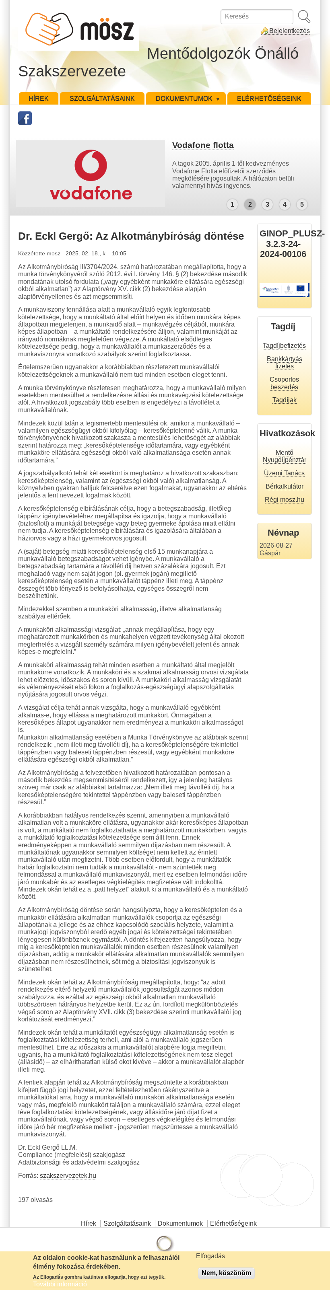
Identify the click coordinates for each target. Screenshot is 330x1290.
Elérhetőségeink (233, 1223)
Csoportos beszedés (284, 383)
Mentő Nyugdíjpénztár (284, 456)
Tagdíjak (284, 399)
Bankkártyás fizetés (284, 362)
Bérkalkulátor (284, 486)
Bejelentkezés (289, 30)
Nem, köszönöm (226, 1272)
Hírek (88, 1223)
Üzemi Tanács (284, 473)
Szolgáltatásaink (127, 1223)
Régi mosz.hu (284, 499)
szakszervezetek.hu (68, 1175)
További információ (60, 1284)
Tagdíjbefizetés (284, 345)
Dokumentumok (180, 1223)
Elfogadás (210, 1256)
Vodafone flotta (203, 145)
